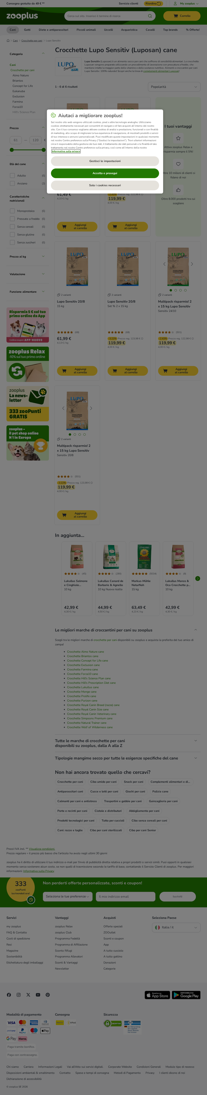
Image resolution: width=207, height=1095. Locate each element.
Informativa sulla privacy (66, 151)
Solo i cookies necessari (105, 185)
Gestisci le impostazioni (105, 161)
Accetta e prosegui (105, 173)
